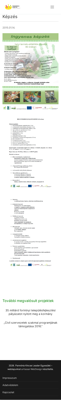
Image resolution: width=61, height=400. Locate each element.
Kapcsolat (8, 392)
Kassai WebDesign (32, 369)
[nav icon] (52, 7)
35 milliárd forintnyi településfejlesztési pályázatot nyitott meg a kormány (30, 312)
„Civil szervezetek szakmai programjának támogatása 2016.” (30, 324)
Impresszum (10, 377)
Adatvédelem (10, 385)
